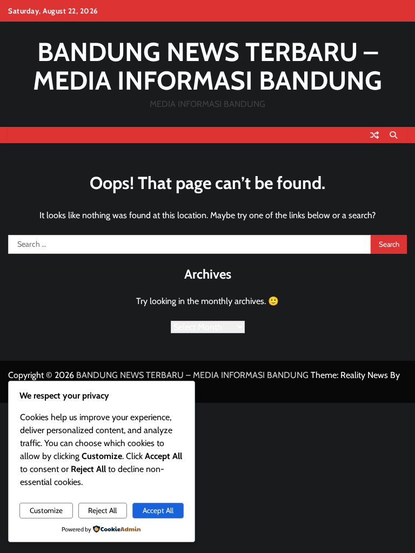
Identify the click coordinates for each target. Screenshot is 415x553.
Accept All (158, 510)
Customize (46, 510)
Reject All (102, 510)
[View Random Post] (374, 135)
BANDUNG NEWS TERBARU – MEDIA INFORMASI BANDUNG (207, 66)
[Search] (393, 135)
